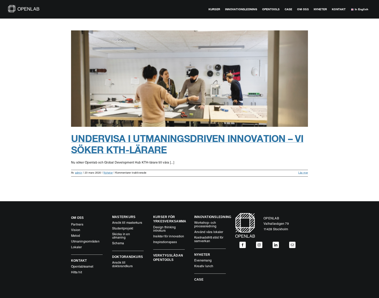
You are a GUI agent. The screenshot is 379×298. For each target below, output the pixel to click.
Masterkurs (123, 217)
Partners (77, 225)
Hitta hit (76, 272)
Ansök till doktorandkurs (122, 264)
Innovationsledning (212, 217)
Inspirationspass (165, 242)
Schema (118, 243)
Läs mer (303, 173)
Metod (75, 236)
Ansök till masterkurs (127, 223)
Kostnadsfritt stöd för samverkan (208, 239)
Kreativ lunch (203, 266)
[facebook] (242, 245)
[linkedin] (276, 245)
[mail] (292, 245)
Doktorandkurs (127, 257)
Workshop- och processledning (205, 225)
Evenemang (203, 260)
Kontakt (79, 260)
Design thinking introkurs (164, 229)
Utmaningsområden (85, 241)
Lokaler (76, 247)
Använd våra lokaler (208, 232)
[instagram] (259, 245)
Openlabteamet (82, 267)
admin (78, 173)
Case (199, 279)
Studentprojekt (122, 228)
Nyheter (108, 173)
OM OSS (77, 217)
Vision (75, 230)
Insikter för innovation (168, 236)
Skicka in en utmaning (121, 236)
